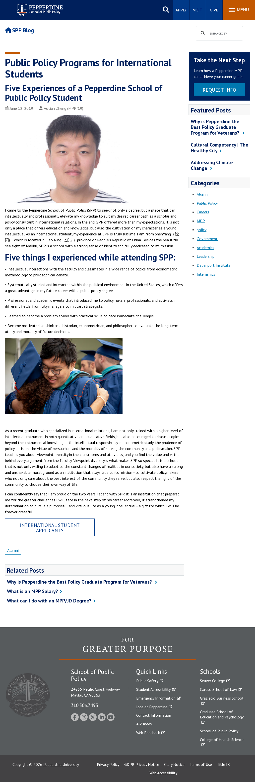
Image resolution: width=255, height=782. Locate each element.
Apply (181, 9)
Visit (197, 9)
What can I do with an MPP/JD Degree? (49, 600)
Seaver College (212, 680)
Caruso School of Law (218, 689)
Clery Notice (174, 764)
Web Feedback (148, 732)
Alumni (13, 550)
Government (207, 238)
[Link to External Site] (127, 648)
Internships (206, 274)
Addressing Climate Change (212, 165)
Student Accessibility (153, 689)
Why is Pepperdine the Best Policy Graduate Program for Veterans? (80, 582)
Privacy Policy (108, 764)
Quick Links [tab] (151, 671)
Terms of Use (201, 764)
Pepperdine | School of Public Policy (35, 7)
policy (201, 229)
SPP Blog (23, 30)
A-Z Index (144, 723)
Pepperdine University (61, 764)
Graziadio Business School (221, 698)
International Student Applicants (50, 527)
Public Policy (207, 203)
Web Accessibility (163, 772)
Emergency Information (156, 698)
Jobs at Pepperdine (151, 706)
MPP (201, 220)
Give (214, 9)
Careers (203, 211)
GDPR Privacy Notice (141, 764)
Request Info (219, 90)
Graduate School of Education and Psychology (222, 714)
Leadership (205, 256)
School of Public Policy (219, 730)
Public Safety (147, 680)
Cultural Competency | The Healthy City (219, 148)
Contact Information (153, 715)
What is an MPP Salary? (32, 591)
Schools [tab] (210, 671)
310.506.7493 (84, 705)
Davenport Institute (214, 265)
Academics (205, 247)
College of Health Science (222, 739)
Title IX (223, 764)
